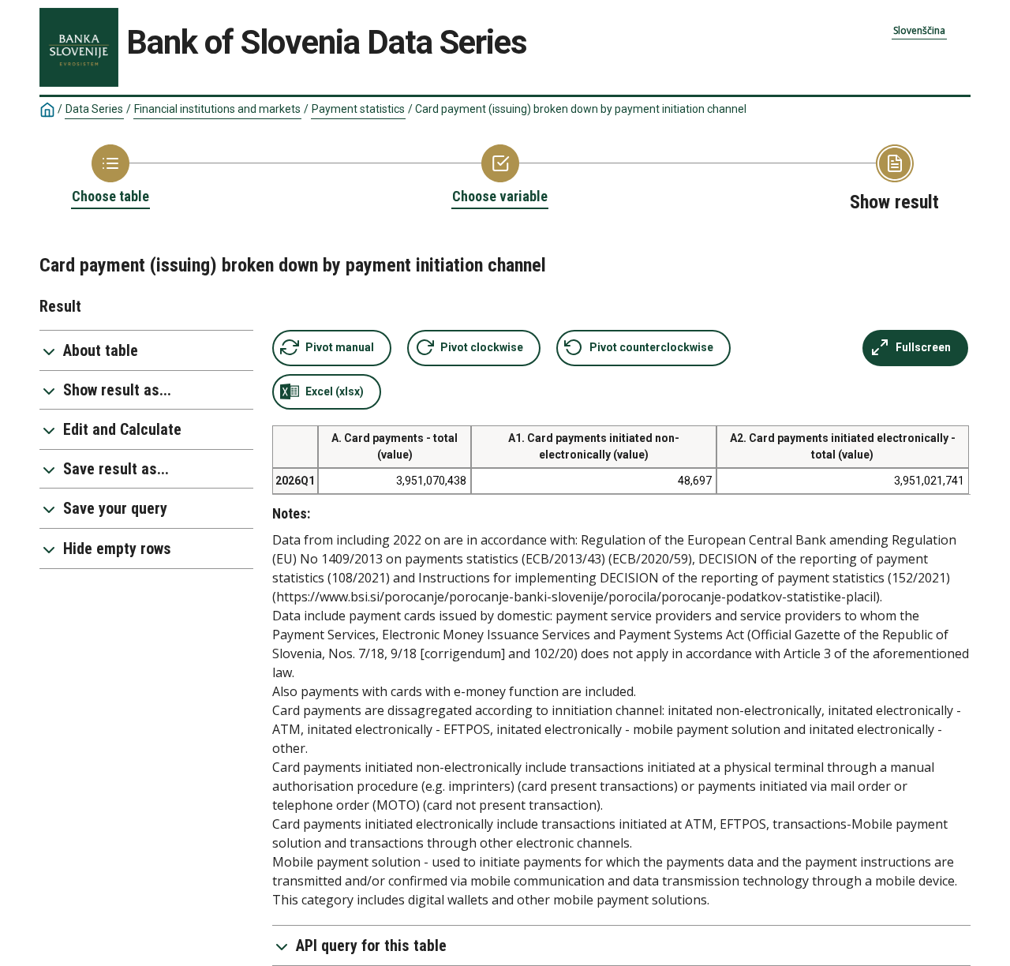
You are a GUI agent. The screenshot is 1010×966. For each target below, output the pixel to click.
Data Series (94, 109)
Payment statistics (358, 109)
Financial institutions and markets (217, 109)
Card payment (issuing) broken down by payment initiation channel (580, 109)
